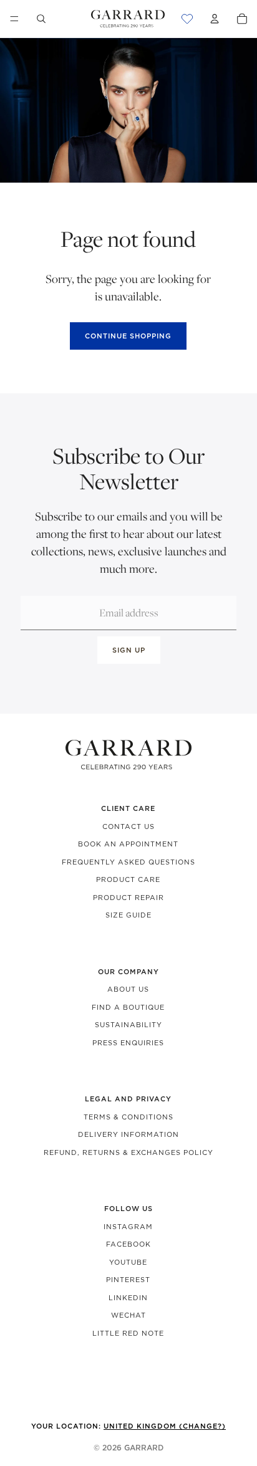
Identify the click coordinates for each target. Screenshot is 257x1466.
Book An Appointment (128, 844)
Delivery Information (128, 1134)
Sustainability (128, 1024)
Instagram (128, 1226)
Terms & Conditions (128, 1117)
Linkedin (128, 1297)
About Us (128, 989)
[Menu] (14, 18)
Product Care (128, 879)
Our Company (128, 971)
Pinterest (128, 1279)
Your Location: (128, 1426)
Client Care (128, 808)
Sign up (128, 650)
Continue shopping (128, 336)
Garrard (143, 1447)
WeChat (128, 1315)
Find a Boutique (128, 1007)
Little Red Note (128, 1333)
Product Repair (128, 897)
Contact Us (128, 826)
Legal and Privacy (128, 1099)
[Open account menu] (214, 18)
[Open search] (41, 18)
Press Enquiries (128, 1042)
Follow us (128, 1208)
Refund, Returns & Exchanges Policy (128, 1152)
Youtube (128, 1262)
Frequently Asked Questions (128, 862)
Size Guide (128, 915)
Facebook (128, 1244)
